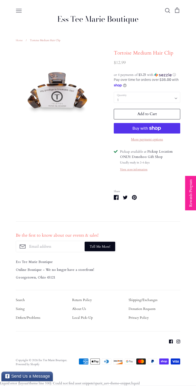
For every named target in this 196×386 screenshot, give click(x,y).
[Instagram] (176, 341)
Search (20, 300)
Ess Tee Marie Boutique (98, 19)
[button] (147, 75)
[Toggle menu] (19, 10)
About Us (79, 309)
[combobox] (147, 97)
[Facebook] (169, 341)
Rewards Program (190, 193)
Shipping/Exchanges (143, 300)
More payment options (147, 139)
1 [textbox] (118, 100)
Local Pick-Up (82, 317)
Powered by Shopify (27, 364)
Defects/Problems (28, 317)
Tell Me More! (100, 246)
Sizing (20, 309)
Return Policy (82, 300)
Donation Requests (142, 309)
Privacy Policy (139, 317)
